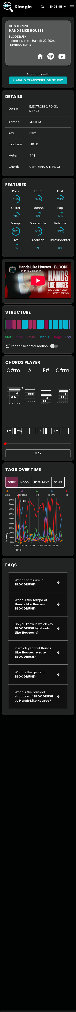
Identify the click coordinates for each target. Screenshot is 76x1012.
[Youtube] (61, 56)
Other (58, 482)
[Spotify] (51, 56)
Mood (24, 482)
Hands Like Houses (26, 30)
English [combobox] (56, 6)
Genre (12, 482)
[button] (38, 582)
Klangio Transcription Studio (37, 80)
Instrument (41, 482)
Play (38, 453)
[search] (43, 7)
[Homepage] (40, 56)
